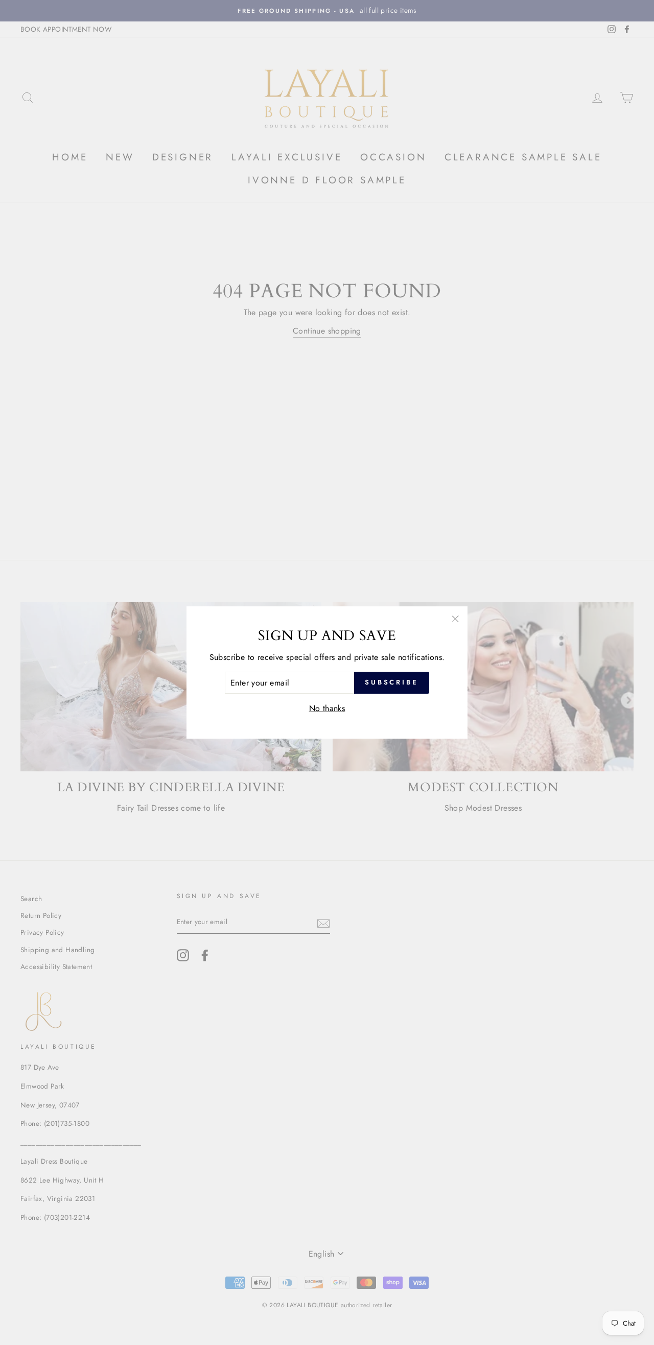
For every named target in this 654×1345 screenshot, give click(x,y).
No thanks (327, 708)
